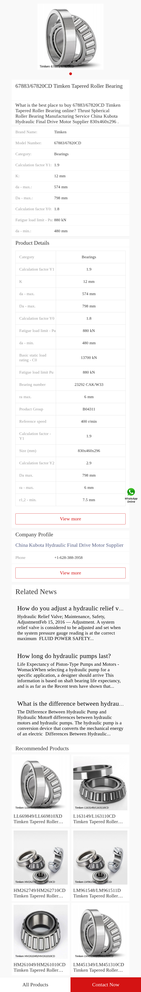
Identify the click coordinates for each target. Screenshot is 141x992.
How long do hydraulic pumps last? (64, 656)
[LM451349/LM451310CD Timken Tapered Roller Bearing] (100, 959)
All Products (35, 984)
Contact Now (105, 984)
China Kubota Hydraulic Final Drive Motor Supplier (69, 545)
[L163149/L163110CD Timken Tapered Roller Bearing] (100, 810)
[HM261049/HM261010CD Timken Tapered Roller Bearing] (41, 959)
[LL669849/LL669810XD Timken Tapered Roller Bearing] (41, 810)
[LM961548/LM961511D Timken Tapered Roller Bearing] (100, 885)
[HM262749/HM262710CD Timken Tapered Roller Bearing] (41, 885)
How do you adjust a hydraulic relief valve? (75, 608)
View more (70, 518)
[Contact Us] (131, 496)
